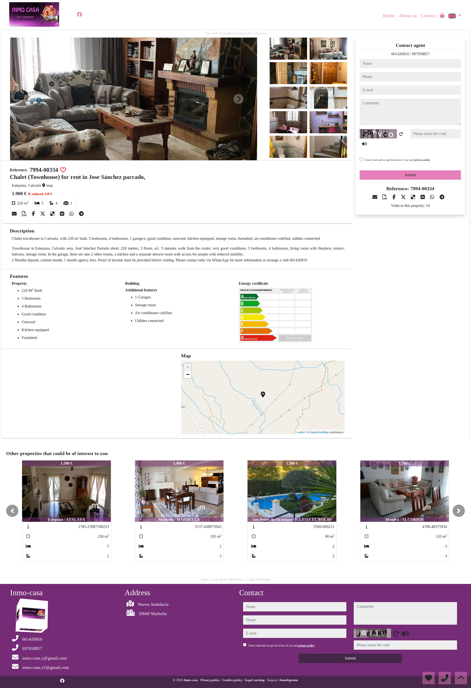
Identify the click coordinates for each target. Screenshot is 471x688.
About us (408, 15)
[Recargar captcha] (401, 134)
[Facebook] (79, 14)
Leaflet (301, 432)
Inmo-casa (191, 680)
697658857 (421, 54)
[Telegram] (81, 213)
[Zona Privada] (442, 15)
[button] (12, 511)
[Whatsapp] (72, 213)
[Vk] (62, 213)
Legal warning (255, 680)
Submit (410, 175)
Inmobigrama (288, 680)
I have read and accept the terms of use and (397, 159)
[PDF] (25, 213)
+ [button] (187, 367)
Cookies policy (232, 680)
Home (389, 15)
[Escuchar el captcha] (364, 144)
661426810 (400, 54)
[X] (43, 213)
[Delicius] (53, 213)
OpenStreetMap (319, 432)
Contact (428, 15)
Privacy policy (210, 680)
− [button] (187, 374)
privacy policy (422, 159)
